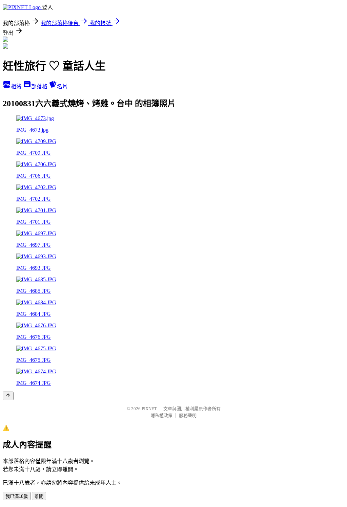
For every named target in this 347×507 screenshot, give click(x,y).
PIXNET (149, 408)
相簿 (17, 86)
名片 (62, 86)
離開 (39, 496)
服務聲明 (188, 415)
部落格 (40, 86)
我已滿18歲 (16, 496)
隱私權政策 (161, 415)
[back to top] (8, 396)
